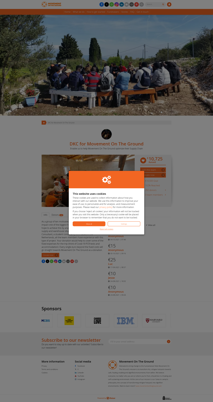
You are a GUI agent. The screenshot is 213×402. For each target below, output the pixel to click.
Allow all (89, 224)
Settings (124, 224)
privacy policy (105, 207)
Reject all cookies (106, 229)
